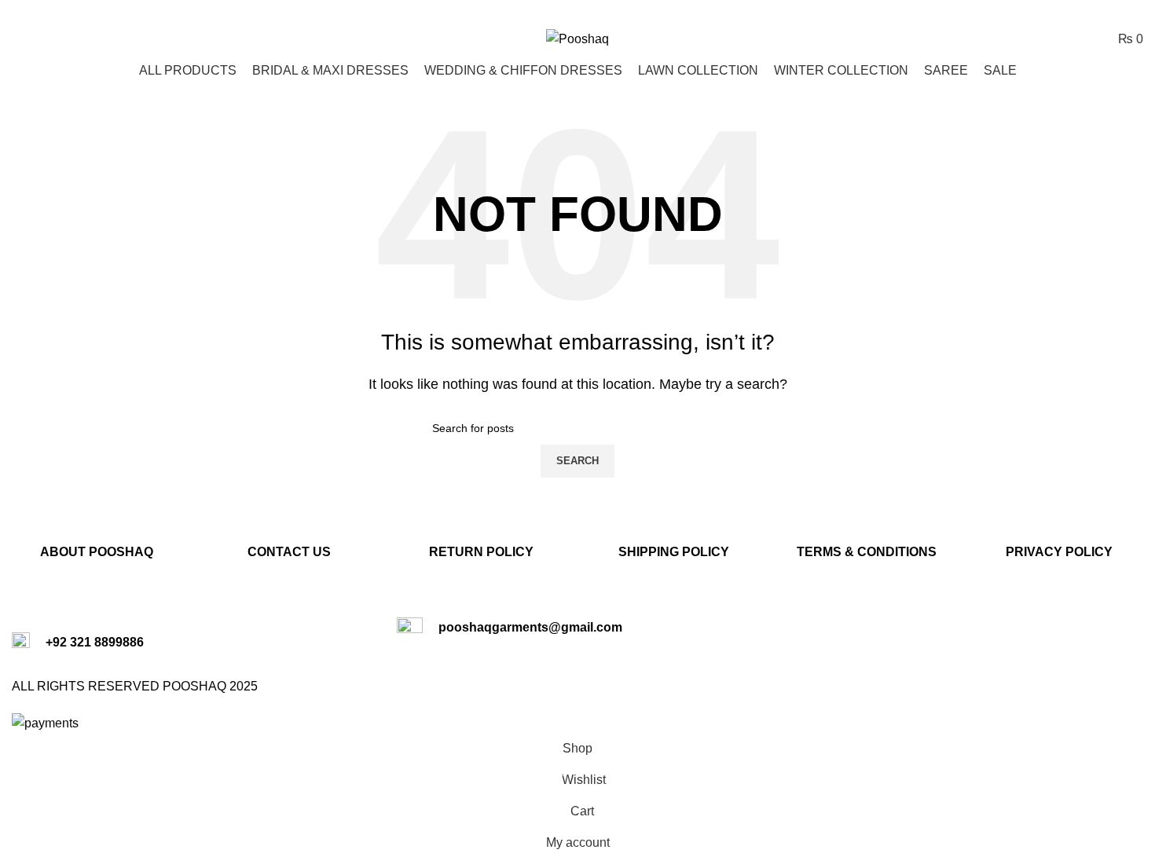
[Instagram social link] (1113, 11)
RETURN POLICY (481, 552)
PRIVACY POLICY (1059, 552)
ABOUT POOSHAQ (96, 552)
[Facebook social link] (1093, 11)
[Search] (16, 38)
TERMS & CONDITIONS (867, 552)
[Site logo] (577, 38)
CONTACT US (289, 552)
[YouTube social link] (1133, 11)
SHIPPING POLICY (673, 552)
